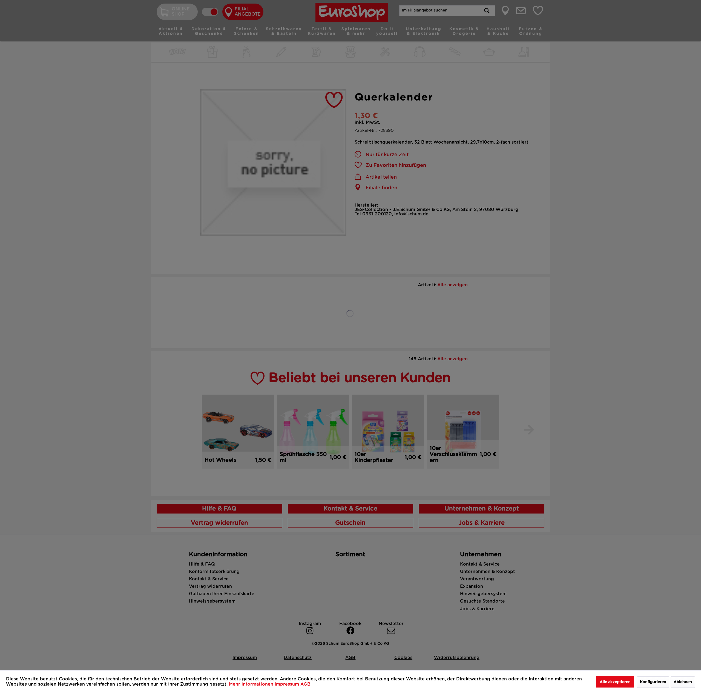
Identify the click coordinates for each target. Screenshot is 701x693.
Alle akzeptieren (615, 682)
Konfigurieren (653, 682)
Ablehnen (683, 682)
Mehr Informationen (252, 684)
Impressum (287, 684)
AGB (305, 684)
